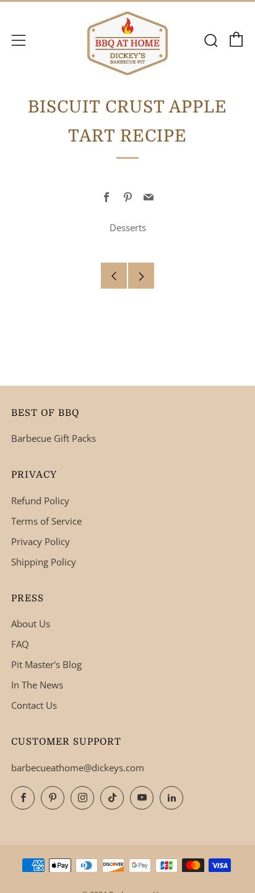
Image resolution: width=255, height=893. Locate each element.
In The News (37, 685)
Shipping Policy (43, 562)
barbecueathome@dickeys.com (77, 767)
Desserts (128, 227)
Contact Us (34, 705)
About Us (30, 623)
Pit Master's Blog (46, 664)
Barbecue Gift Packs (53, 438)
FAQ (20, 644)
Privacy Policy (40, 541)
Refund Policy (40, 500)
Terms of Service (46, 521)
